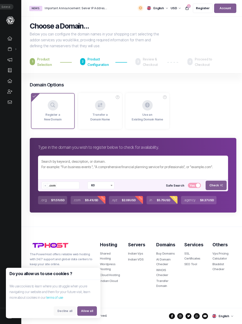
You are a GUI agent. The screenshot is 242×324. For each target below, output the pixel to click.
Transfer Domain (162, 283)
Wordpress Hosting (108, 266)
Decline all (64, 311)
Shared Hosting (105, 256)
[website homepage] (61, 245)
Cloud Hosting (110, 275)
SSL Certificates (192, 256)
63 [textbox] (93, 185)
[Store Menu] (10, 49)
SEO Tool (190, 264)
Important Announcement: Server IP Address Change (76, 8)
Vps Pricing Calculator (220, 256)
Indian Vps (135, 253)
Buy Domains (165, 253)
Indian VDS (136, 259)
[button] (117, 97)
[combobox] (60, 185)
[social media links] (172, 316)
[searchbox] (60, 185)
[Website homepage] (10, 20)
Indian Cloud (109, 281)
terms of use (54, 297)
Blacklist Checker (218, 266)
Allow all (87, 311)
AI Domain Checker (163, 261)
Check (214, 185)
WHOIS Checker (162, 272)
